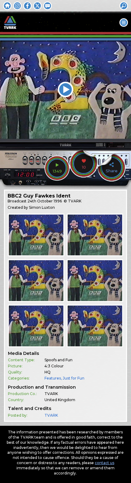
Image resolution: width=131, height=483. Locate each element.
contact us (104, 462)
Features (52, 378)
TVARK (51, 415)
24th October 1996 (44, 201)
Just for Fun (73, 378)
